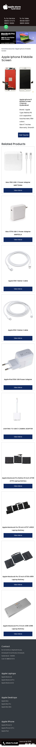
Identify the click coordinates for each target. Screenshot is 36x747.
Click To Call (12, 743)
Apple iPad (5, 731)
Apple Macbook (7, 677)
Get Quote (23, 135)
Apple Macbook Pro (8, 680)
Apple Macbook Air (8, 683)
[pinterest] (26, 745)
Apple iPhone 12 (7, 725)
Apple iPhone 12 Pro (8, 728)
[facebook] (29, 745)
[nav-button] (6, 29)
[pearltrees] (33, 745)
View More (18, 190)
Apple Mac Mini (6, 707)
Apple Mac (5, 701)
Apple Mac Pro (6, 704)
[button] (2, 38)
